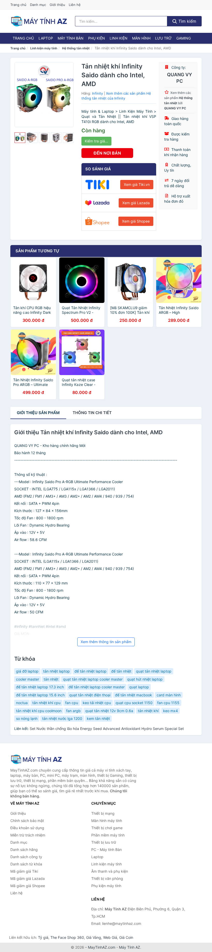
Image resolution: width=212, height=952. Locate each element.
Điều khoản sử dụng (27, 828)
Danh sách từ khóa (26, 864)
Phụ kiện (96, 38)
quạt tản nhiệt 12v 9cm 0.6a (109, 711)
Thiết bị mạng (103, 813)
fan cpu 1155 (168, 702)
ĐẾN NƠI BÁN (107, 153)
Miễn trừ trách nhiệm (27, 835)
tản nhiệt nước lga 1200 (62, 718)
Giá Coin (126, 937)
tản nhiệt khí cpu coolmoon (39, 711)
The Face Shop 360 (67, 937)
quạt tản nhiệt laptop (153, 671)
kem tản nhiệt (98, 718)
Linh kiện (118, 38)
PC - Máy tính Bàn (106, 849)
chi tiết (92, 412)
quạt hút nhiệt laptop (145, 679)
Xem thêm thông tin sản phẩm (106, 641)
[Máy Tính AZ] (36, 759)
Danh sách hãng (24, 849)
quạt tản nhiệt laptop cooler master (93, 679)
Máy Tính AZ (129, 947)
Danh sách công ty (26, 857)
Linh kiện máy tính (43, 48)
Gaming (183, 38)
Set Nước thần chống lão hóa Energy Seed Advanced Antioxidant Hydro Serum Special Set (107, 728)
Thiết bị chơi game (107, 828)
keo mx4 (170, 711)
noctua (22, 702)
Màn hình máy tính (106, 820)
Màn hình (141, 38)
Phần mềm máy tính (108, 835)
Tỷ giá (43, 937)
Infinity (97, 93)
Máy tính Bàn (71, 38)
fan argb (73, 711)
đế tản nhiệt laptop (90, 671)
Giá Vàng (93, 937)
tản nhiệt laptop (56, 671)
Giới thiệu (57, 5)
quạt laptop (139, 687)
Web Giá (110, 937)
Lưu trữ (163, 38)
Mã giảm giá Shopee (27, 886)
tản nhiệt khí (148, 711)
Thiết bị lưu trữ (103, 842)
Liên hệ (75, 5)
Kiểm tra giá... (96, 141)
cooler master (27, 679)
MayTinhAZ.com (101, 947)
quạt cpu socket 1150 (134, 702)
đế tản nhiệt (121, 671)
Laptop (46, 38)
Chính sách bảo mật (27, 820)
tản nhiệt (51, 679)
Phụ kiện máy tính (106, 886)
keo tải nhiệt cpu (97, 702)
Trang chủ (18, 5)
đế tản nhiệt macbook (133, 695)
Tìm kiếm (186, 21)
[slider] (19, 137)
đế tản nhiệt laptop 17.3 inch (40, 687)
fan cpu (71, 702)
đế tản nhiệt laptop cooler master (97, 687)
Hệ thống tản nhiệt (76, 48)
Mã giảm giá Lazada (27, 878)
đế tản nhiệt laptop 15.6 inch (40, 695)
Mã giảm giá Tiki (24, 871)
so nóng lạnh (26, 718)
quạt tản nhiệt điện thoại (89, 695)
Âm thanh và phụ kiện (109, 871)
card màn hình (169, 695)
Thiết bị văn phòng (107, 878)
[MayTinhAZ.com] (38, 21)
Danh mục (38, 5)
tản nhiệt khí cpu (46, 702)
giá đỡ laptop (27, 671)
